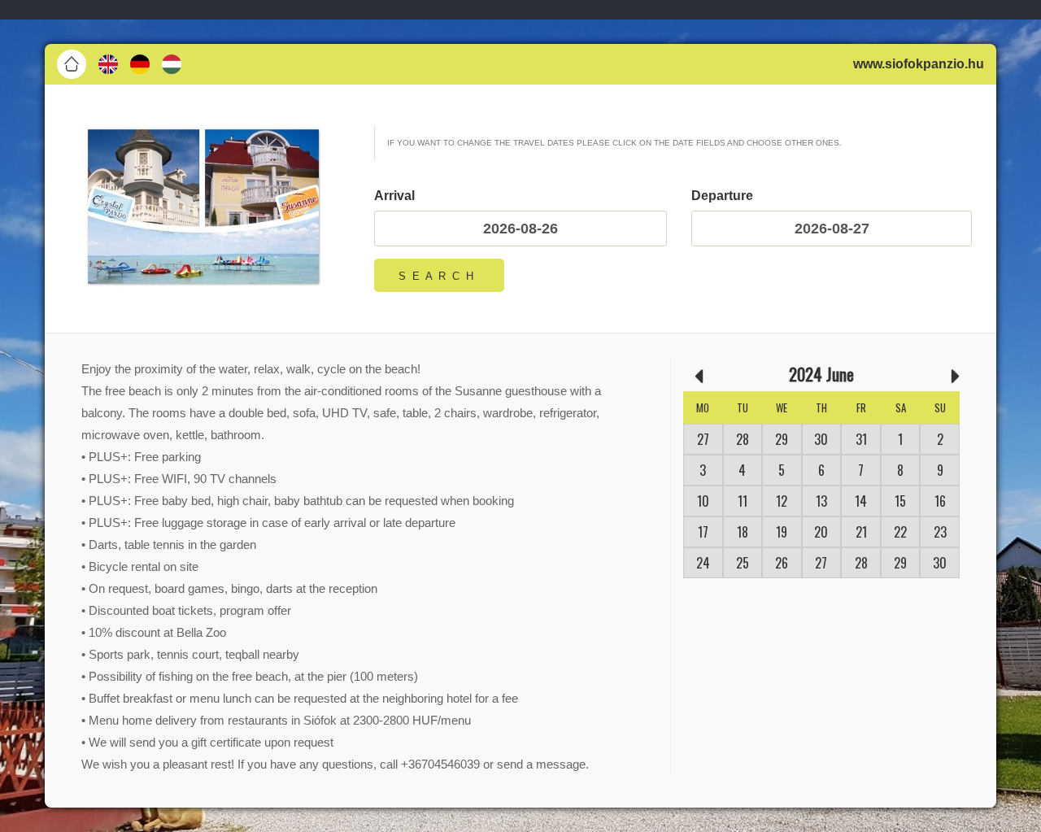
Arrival (394, 196)
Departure (722, 196)
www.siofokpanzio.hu (918, 64)
